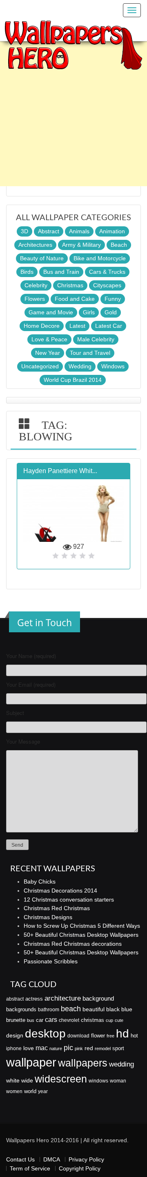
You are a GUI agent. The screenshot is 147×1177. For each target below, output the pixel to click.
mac (42, 1047)
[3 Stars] (73, 556)
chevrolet (69, 1020)
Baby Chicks (40, 881)
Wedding (80, 366)
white (13, 1080)
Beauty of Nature (42, 258)
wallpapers (82, 1063)
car (39, 1020)
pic (68, 1047)
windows (98, 1081)
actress (34, 999)
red (89, 1048)
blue (126, 1009)
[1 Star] (55, 556)
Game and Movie (51, 312)
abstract (15, 999)
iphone (14, 1048)
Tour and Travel (90, 352)
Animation (112, 231)
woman (118, 1081)
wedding (121, 1064)
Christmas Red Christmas (57, 908)
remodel (103, 1048)
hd (122, 1033)
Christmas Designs (48, 917)
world (30, 1091)
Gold (111, 312)
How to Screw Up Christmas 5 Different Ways (82, 925)
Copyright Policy (79, 1168)
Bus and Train (61, 271)
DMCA (51, 1159)
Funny (113, 298)
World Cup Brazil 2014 (73, 380)
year (43, 1091)
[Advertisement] (73, 112)
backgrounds (21, 1009)
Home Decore (42, 325)
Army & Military (81, 244)
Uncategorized (40, 366)
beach (71, 1009)
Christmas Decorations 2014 (60, 890)
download (78, 1036)
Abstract (48, 231)
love (28, 1048)
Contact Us (20, 1159)
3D (24, 231)
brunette (15, 1020)
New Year (47, 352)
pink (79, 1048)
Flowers (34, 298)
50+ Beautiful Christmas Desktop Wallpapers (81, 934)
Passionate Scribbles (51, 961)
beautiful (93, 1009)
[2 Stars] (64, 556)
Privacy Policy (86, 1159)
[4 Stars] (82, 556)
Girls (89, 312)
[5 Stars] (91, 556)
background (98, 998)
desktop (45, 1033)
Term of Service (30, 1168)
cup (109, 1020)
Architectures (35, 244)
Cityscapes (107, 285)
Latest (77, 325)
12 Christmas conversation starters (69, 899)
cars (51, 1019)
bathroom (48, 1009)
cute (119, 1020)
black (113, 1009)
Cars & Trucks (107, 271)
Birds (26, 271)
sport (118, 1048)
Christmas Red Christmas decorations (73, 943)
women (14, 1091)
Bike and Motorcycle (100, 258)
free (110, 1035)
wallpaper (31, 1062)
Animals (79, 231)
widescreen (61, 1079)
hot (134, 1036)
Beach (119, 244)
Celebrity (35, 285)
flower (98, 1036)
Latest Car (108, 325)
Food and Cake (75, 298)
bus (30, 1020)
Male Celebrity (95, 339)
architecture (63, 998)
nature (55, 1048)
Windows (113, 366)
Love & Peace (49, 339)
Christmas (70, 285)
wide (27, 1080)
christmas (92, 1020)
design (14, 1035)
